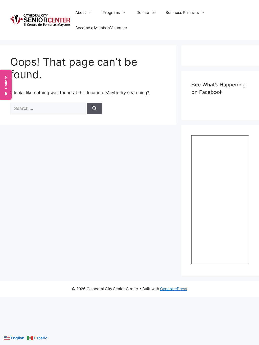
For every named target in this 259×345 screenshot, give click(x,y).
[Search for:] (48, 108)
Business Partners (182, 12)
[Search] (94, 109)
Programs (111, 12)
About (80, 12)
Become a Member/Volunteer (101, 27)
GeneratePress (173, 288)
